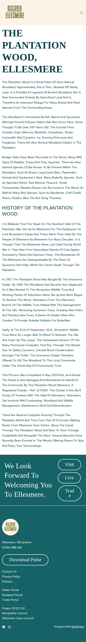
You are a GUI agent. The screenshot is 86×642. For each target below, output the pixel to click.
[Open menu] (81, 12)
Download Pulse (25, 559)
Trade (69, 493)
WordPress (77, 626)
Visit (69, 464)
